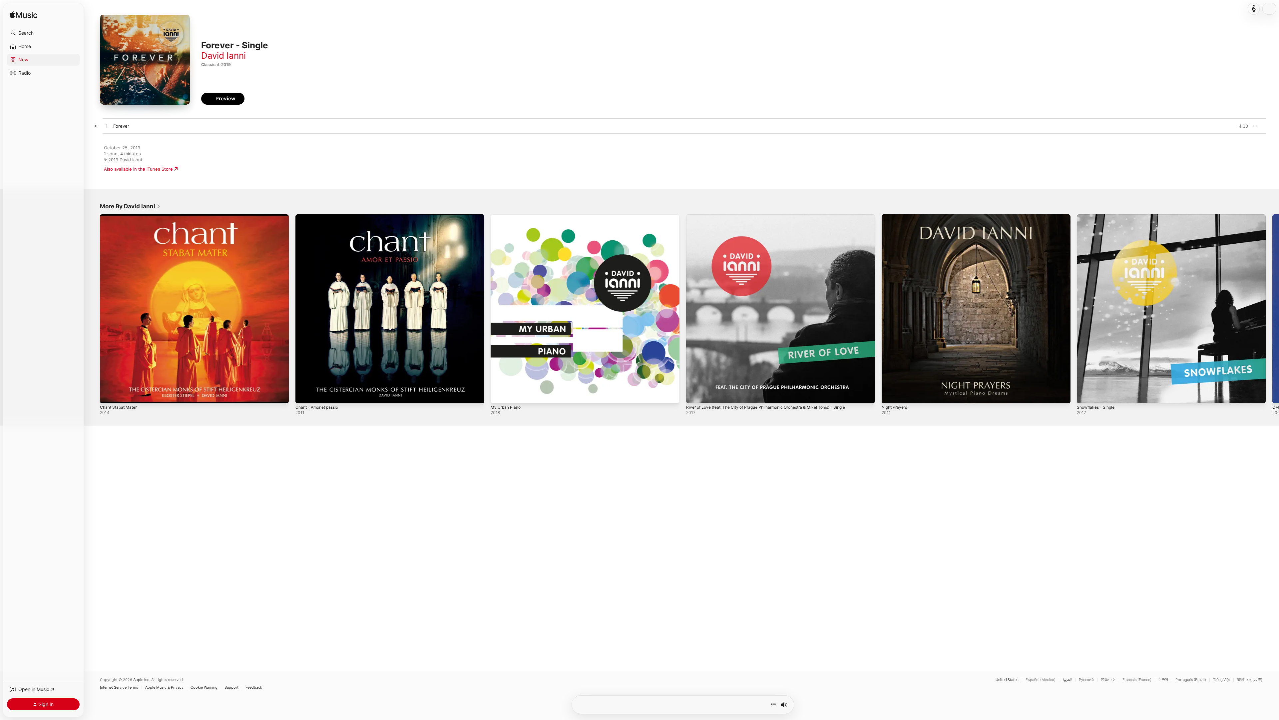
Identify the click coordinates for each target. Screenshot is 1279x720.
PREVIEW (1240, 126)
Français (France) (1136, 680)
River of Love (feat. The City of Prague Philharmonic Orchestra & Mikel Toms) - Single (775, 217)
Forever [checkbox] (121, 126)
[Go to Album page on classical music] (1254, 9)
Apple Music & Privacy (164, 687)
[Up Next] (774, 704)
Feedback (253, 687)
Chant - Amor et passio (319, 217)
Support (231, 687)
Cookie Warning (204, 687)
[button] (43, 33)
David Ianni (223, 55)
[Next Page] (1272, 308)
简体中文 (1108, 680)
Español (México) (1041, 680)
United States (1007, 680)
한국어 (1163, 680)
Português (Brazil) (1190, 680)
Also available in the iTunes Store (138, 169)
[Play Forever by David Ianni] (106, 126)
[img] (23, 15)
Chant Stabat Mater (120, 217)
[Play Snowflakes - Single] (1085, 395)
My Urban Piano (507, 217)
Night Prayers (896, 217)
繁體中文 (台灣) (1249, 680)
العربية (1067, 680)
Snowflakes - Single (1097, 217)
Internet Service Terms (119, 687)
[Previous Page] (93, 308)
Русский (1086, 680)
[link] (130, 206)
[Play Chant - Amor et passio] (304, 395)
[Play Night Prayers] (890, 395)
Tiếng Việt (1221, 680)
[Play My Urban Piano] (499, 395)
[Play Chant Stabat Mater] (108, 395)
